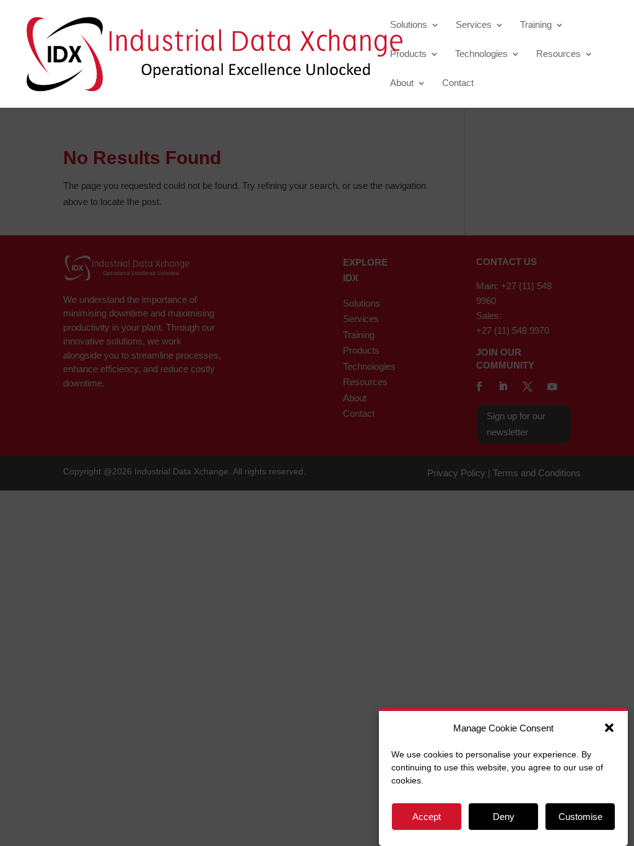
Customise (580, 816)
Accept (426, 816)
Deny (504, 816)
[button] (609, 728)
